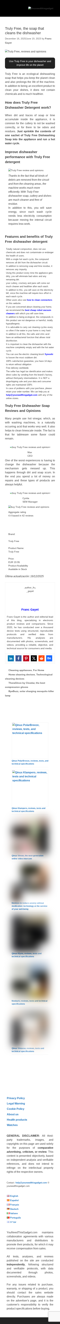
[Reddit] (41, 658)
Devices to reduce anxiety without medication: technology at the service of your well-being (29, 906)
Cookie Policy (15, 1108)
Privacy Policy (16, 1098)
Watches (12, 1124)
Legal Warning (16, 1103)
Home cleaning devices (21, 674)
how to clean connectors (39, 300)
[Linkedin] (11, 658)
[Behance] (49, 658)
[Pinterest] (26, 658)
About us (12, 1114)
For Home (38, 670)
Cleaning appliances (20, 670)
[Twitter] (34, 658)
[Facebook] (19, 658)
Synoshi (49, 354)
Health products (17, 1119)
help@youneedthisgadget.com (22, 395)
